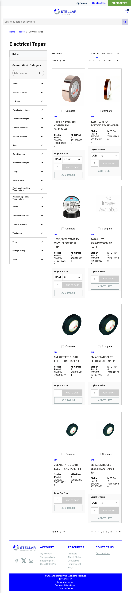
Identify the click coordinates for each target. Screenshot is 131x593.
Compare (70, 110)
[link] (90, 60)
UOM (58, 159)
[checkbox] (62, 111)
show (55, 61)
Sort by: (95, 53)
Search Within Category (26, 65)
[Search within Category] (40, 73)
